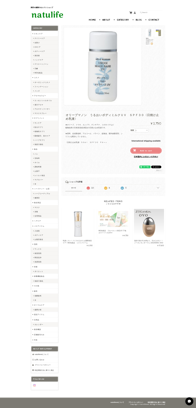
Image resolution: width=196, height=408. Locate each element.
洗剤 (35, 244)
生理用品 (38, 216)
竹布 (35, 340)
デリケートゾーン (41, 64)
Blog (139, 20)
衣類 (35, 267)
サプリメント (39, 118)
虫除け (37, 42)
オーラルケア (39, 305)
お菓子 (37, 171)
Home (92, 20)
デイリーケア (40, 38)
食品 (35, 149)
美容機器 (37, 329)
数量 (132, 130)
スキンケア (38, 34)
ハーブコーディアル (42, 193)
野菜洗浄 (38, 257)
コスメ (36, 77)
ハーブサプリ (40, 140)
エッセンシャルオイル (43, 100)
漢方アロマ (39, 105)
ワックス (38, 249)
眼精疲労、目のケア (42, 136)
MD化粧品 (39, 73)
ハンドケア (39, 60)
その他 (36, 286)
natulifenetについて (42, 354)
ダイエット (39, 271)
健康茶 (37, 198)
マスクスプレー (41, 113)
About (106, 20)
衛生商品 (37, 202)
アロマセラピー (40, 96)
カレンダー (39, 324)
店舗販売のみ (39, 334)
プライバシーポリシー (43, 365)
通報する (158, 170)
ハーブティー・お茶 (42, 189)
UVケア (38, 47)
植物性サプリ (40, 131)
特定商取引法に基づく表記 (44, 370)
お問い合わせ (39, 360)
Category (123, 20)
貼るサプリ (39, 127)
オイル (37, 162)
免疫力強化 (39, 144)
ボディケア (39, 235)
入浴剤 (37, 231)
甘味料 (37, 158)
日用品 (36, 320)
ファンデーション (41, 86)
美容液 (37, 55)
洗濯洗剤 (38, 262)
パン (36, 154)
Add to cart (146, 150)
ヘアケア (37, 221)
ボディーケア (40, 51)
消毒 (36, 212)
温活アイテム (39, 314)
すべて (73, 188)
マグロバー (39, 180)
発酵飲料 (38, 296)
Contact (154, 20)
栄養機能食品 (39, 276)
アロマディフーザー (42, 109)
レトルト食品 (40, 175)
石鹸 (36, 68)
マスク (37, 207)
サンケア (38, 123)
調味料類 (38, 167)
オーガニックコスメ (42, 82)
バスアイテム (39, 226)
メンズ (37, 91)
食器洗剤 (38, 253)
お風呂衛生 (39, 239)
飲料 (35, 291)
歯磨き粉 (38, 310)
